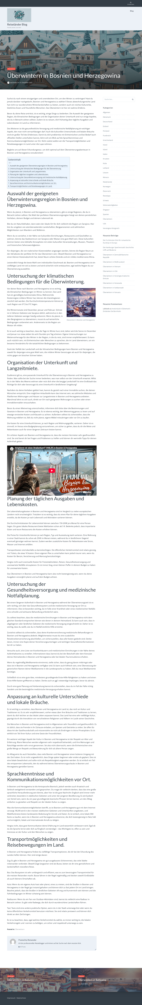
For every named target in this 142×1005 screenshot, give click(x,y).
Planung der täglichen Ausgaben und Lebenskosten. (29, 174)
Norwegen (107, 186)
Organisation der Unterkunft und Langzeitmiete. (28, 171)
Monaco (106, 177)
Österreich (107, 191)
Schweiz (106, 200)
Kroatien (106, 159)
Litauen (105, 173)
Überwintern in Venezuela (112, 283)
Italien (105, 154)
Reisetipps (107, 196)
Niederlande (107, 182)
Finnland (106, 131)
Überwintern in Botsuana (92, 979)
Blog (131, 11)
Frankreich (107, 136)
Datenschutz (21, 998)
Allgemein (106, 112)
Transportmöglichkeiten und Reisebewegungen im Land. (31, 186)
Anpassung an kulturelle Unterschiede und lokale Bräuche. (32, 180)
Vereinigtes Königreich (111, 228)
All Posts (23, 947)
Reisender (13, 82)
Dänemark (107, 117)
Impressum (11, 998)
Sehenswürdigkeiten (110, 205)
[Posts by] (8, 82)
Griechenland (108, 140)
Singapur (106, 210)
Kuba (105, 163)
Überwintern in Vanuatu (112, 292)
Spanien (106, 214)
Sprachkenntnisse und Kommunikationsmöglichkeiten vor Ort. (33, 183)
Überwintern (11, 69)
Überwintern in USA (110, 271)
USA (104, 224)
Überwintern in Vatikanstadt (113, 288)
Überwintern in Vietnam (111, 267)
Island (105, 149)
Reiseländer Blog (17, 24)
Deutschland (107, 122)
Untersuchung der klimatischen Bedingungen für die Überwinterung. (35, 168)
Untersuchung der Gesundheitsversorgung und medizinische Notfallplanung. (38, 177)
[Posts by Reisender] (13, 942)
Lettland (106, 168)
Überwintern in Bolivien (20, 979)
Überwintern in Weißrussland (113, 262)
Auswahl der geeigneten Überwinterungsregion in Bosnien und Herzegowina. (39, 166)
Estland (105, 126)
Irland (105, 145)
